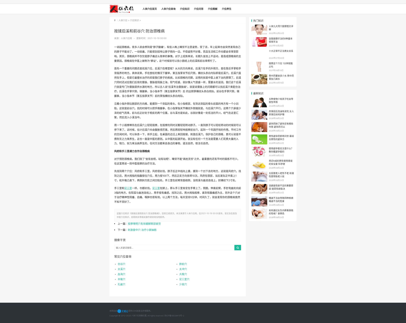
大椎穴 (183, 274)
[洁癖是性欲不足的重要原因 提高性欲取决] (259, 186)
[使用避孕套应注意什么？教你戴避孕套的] (259, 148)
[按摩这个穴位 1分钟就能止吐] (259, 63)
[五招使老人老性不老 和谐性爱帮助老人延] (259, 173)
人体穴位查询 (168, 8)
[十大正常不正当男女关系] (259, 51)
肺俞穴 (183, 264)
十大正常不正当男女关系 (281, 51)
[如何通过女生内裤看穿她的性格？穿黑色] (259, 210)
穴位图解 (212, 8)
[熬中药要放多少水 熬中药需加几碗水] (259, 76)
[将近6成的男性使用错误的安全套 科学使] (259, 161)
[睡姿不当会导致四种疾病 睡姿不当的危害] (259, 198)
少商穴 (183, 284)
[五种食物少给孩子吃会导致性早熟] (259, 99)
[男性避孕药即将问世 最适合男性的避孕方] (259, 136)
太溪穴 (121, 269)
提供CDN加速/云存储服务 (139, 311)
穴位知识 (185, 8)
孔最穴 (121, 284)
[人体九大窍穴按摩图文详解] (259, 26)
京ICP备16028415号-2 (174, 315)
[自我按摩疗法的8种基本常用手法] (259, 39)
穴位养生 (226, 8)
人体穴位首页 (150, 8)
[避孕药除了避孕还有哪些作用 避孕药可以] (259, 124)
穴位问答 (198, 8)
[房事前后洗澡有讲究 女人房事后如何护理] (259, 111)
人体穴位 (122, 20)
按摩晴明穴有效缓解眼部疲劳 (144, 223)
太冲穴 (183, 269)
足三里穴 (184, 279)
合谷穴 (121, 264)
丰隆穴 (121, 279)
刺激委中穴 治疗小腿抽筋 (142, 229)
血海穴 (121, 274)
